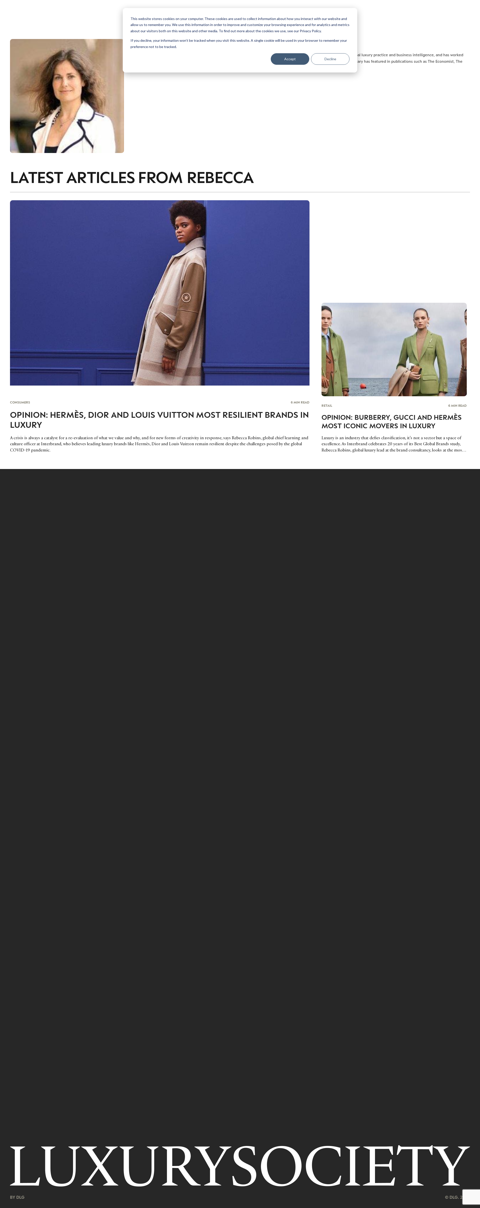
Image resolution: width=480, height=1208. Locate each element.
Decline (330, 59)
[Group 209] (240, 1165)
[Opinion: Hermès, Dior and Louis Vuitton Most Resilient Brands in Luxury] (160, 326)
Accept (290, 59)
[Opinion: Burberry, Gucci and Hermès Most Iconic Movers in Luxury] (394, 378)
